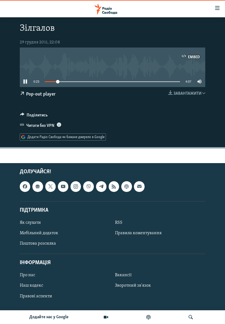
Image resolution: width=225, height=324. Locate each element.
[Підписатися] (139, 186)
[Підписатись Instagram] (76, 186)
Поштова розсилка (38, 243)
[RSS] (114, 186)
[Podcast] (126, 186)
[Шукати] (190, 317)
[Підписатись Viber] (88, 186)
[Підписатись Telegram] (101, 186)
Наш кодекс (31, 285)
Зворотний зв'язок (133, 285)
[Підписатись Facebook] (25, 186)
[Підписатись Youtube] (63, 186)
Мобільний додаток (39, 233)
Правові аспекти (36, 296)
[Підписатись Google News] (37, 186)
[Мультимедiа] (106, 317)
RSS (118, 222)
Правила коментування (138, 233)
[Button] (34, 116)
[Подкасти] (148, 317)
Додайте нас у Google (49, 317)
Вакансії (123, 275)
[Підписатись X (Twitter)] (50, 186)
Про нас (27, 275)
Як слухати (30, 222)
